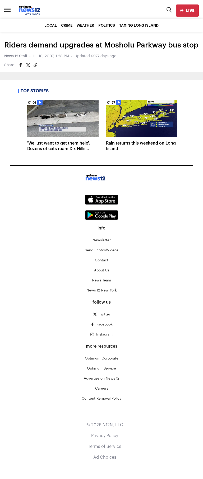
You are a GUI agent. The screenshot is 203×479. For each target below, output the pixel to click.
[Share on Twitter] (28, 65)
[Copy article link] (35, 65)
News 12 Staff (15, 56)
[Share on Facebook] (21, 65)
